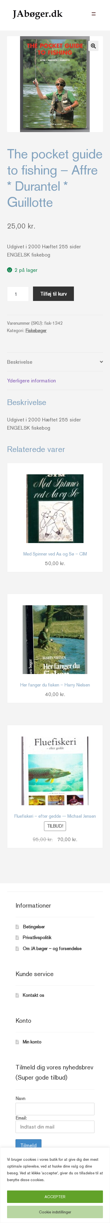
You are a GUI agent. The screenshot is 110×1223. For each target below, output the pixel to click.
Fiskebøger (36, 330)
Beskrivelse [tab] (19, 362)
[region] (55, 1185)
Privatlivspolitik (37, 937)
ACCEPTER (55, 1196)
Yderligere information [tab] (31, 381)
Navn (20, 1098)
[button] (93, 46)
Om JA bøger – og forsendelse (52, 948)
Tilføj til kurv (53, 294)
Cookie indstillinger (55, 1212)
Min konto (32, 1042)
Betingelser (34, 926)
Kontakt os (33, 995)
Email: (21, 1118)
